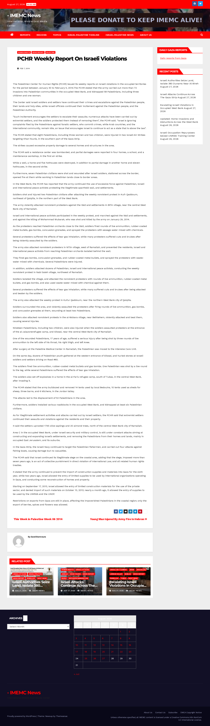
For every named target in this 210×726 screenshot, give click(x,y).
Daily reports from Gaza (173, 58)
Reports (25, 35)
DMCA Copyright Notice (191, 712)
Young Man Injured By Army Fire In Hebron (117, 519)
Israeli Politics (35, 574)
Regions (42, 35)
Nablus (128, 574)
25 (86, 658)
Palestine (50, 52)
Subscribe (172, 712)
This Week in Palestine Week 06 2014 (37, 519)
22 (121, 651)
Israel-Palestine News (120, 35)
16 (130, 645)
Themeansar (61, 716)
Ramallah (31, 578)
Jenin (131, 569)
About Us (146, 35)
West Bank (42, 578)
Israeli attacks (19, 574)
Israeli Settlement (118, 569)
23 (130, 651)
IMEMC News (38, 591)
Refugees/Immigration (78, 578)
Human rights (24, 52)
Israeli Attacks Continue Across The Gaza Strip (78, 585)
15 (121, 645)
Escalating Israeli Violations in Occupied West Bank (127, 585)
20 (103, 651)
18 (86, 651)
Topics (57, 35)
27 (103, 658)
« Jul (76, 674)
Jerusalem (141, 569)
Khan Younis (75, 574)
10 (77, 645)
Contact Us (160, 712)
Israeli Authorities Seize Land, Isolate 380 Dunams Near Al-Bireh (31, 585)
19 (94, 651)
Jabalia (65, 574)
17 (77, 651)
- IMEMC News (24, 15)
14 (112, 645)
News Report (38, 52)
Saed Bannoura (38, 536)
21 (112, 651)
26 (94, 658)
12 (94, 645)
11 (86, 645)
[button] (202, 35)
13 (103, 645)
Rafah (64, 578)
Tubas (123, 578)
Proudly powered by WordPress (22, 716)
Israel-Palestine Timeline (83, 35)
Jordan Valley (116, 574)
